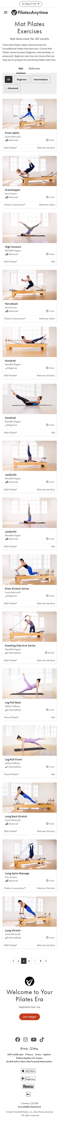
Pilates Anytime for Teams (29, 1058)
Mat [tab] (21, 68)
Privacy (29, 1054)
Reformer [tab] (34, 68)
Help (25, 1048)
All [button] (8, 79)
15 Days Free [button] (29, 3)
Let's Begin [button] (29, 1016)
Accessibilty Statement (29, 1106)
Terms (38, 1054)
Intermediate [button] (41, 79)
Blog (35, 1048)
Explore (47, 1054)
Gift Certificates (15, 1054)
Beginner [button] (22, 79)
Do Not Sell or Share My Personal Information (29, 1061)
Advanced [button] (13, 88)
